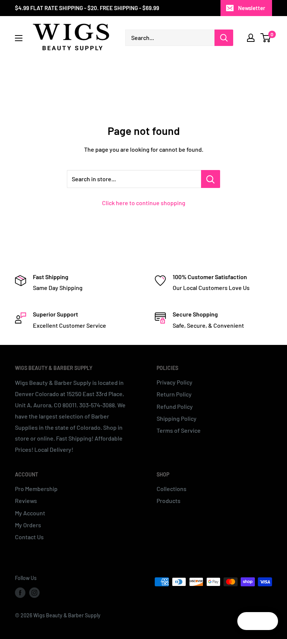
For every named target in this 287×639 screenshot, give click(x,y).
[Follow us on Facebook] (20, 592)
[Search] (224, 38)
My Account (30, 512)
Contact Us (29, 536)
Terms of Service (179, 430)
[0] (266, 37)
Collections (171, 488)
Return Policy (174, 394)
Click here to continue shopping (143, 202)
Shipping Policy (177, 418)
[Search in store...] (210, 179)
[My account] (250, 38)
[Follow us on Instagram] (34, 592)
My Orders (28, 524)
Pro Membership (36, 488)
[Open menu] (18, 38)
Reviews (26, 500)
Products (168, 500)
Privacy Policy (174, 382)
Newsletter (251, 7)
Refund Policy (175, 406)
